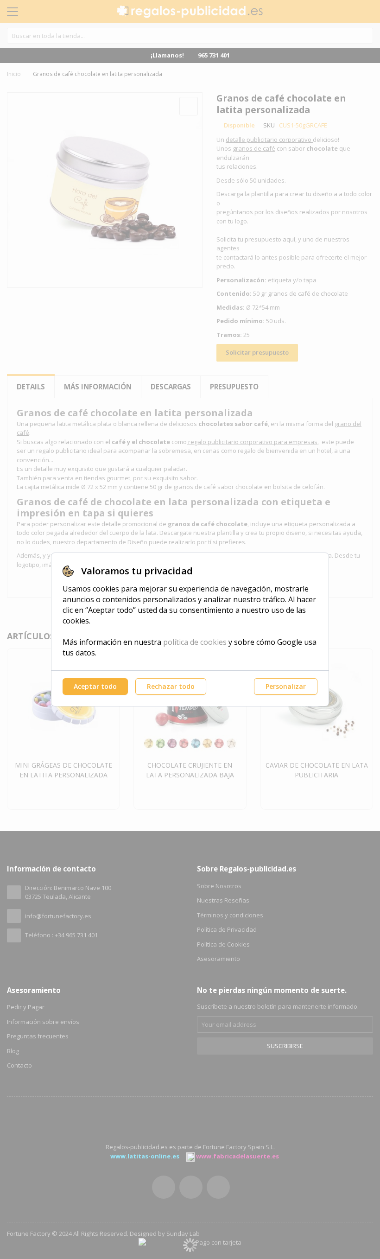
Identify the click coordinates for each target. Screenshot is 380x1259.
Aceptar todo (95, 686)
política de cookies (195, 642)
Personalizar (286, 686)
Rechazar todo (171, 686)
